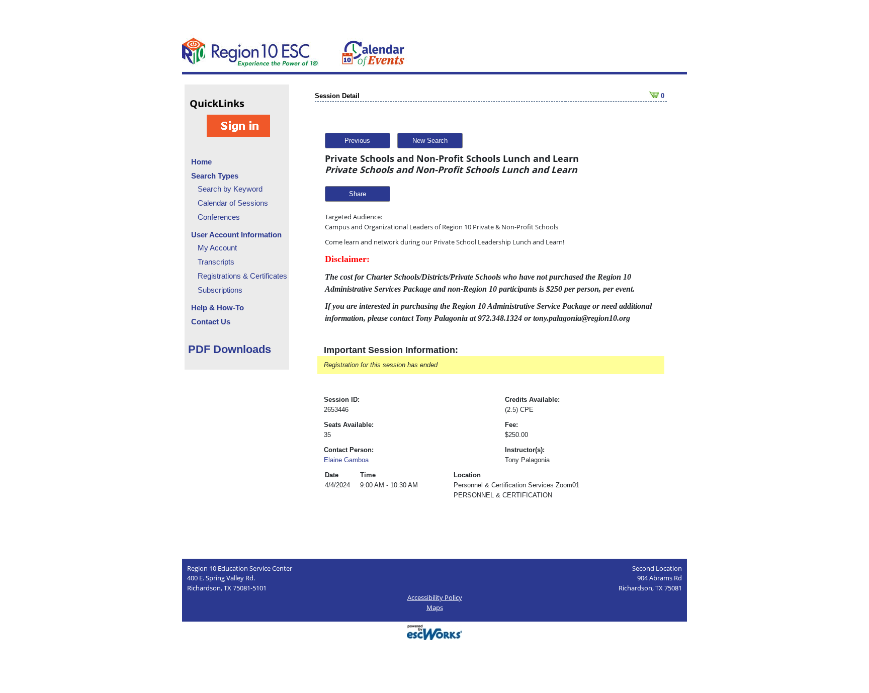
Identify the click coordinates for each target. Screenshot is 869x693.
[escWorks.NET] (434, 631)
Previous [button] (357, 140)
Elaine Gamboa (346, 460)
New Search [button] (430, 140)
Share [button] (357, 194)
